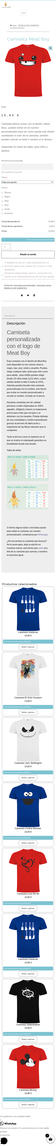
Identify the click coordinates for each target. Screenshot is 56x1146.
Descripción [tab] (10, 315)
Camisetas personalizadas (25, 285)
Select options (28, 647)
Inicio (15, 25)
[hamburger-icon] (24, 13)
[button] (50, 48)
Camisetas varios (44, 285)
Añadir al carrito (28, 254)
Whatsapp (43, 534)
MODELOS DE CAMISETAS (28, 25)
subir (40, 548)
